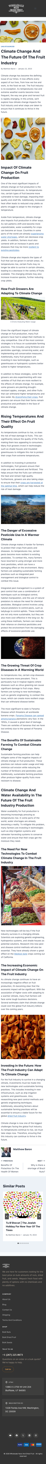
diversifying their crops (26, 397)
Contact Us (7, 1310)
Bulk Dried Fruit (9, 1337)
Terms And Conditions (12, 1320)
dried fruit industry (17, 1116)
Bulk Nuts (6, 1332)
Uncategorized (8, 46)
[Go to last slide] (7, 1216)
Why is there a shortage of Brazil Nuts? (36, 1166)
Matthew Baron (9, 69)
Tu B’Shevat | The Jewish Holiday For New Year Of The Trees (23, 1226)
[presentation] (23, 1205)
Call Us (8, 1369)
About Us (6, 1299)
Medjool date (20, 954)
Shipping (6, 1315)
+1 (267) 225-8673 (12, 1354)
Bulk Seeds (7, 1342)
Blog (4, 1304)
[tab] (18, 1243)
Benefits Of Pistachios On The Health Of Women (10, 1166)
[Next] (39, 1216)
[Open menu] (35, 8)
